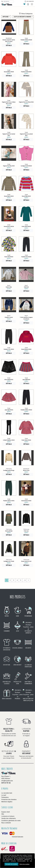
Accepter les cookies (11, 864)
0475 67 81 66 (5, 783)
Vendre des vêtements (8, 818)
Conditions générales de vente (11, 820)
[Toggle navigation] (32, 4)
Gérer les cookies (24, 864)
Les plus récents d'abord (22, 16)
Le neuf (3, 795)
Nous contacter (6, 823)
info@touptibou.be (7, 781)
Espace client (5, 812)
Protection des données (9, 799)
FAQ (2, 814)
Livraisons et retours (7, 816)
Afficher (6, 16)
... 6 (24, 580)
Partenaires (5, 797)
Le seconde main (6, 793)
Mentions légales (6, 802)
